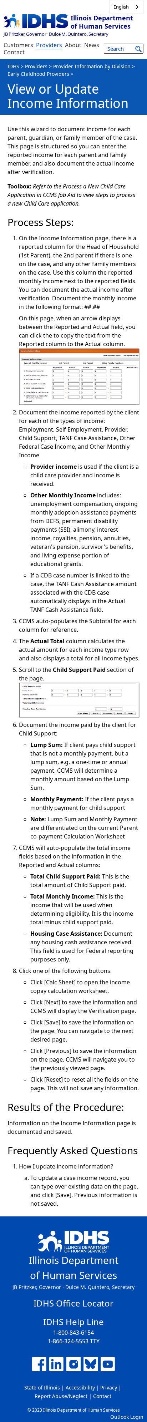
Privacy (108, 1387)
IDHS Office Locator (73, 1303)
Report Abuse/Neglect (61, 1396)
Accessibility (80, 1387)
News (91, 45)
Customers (18, 45)
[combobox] (126, 7)
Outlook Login (126, 1416)
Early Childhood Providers (38, 73)
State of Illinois (42, 1387)
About (73, 45)
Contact (14, 52)
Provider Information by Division (92, 66)
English (121, 7)
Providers (49, 45)
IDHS (13, 66)
